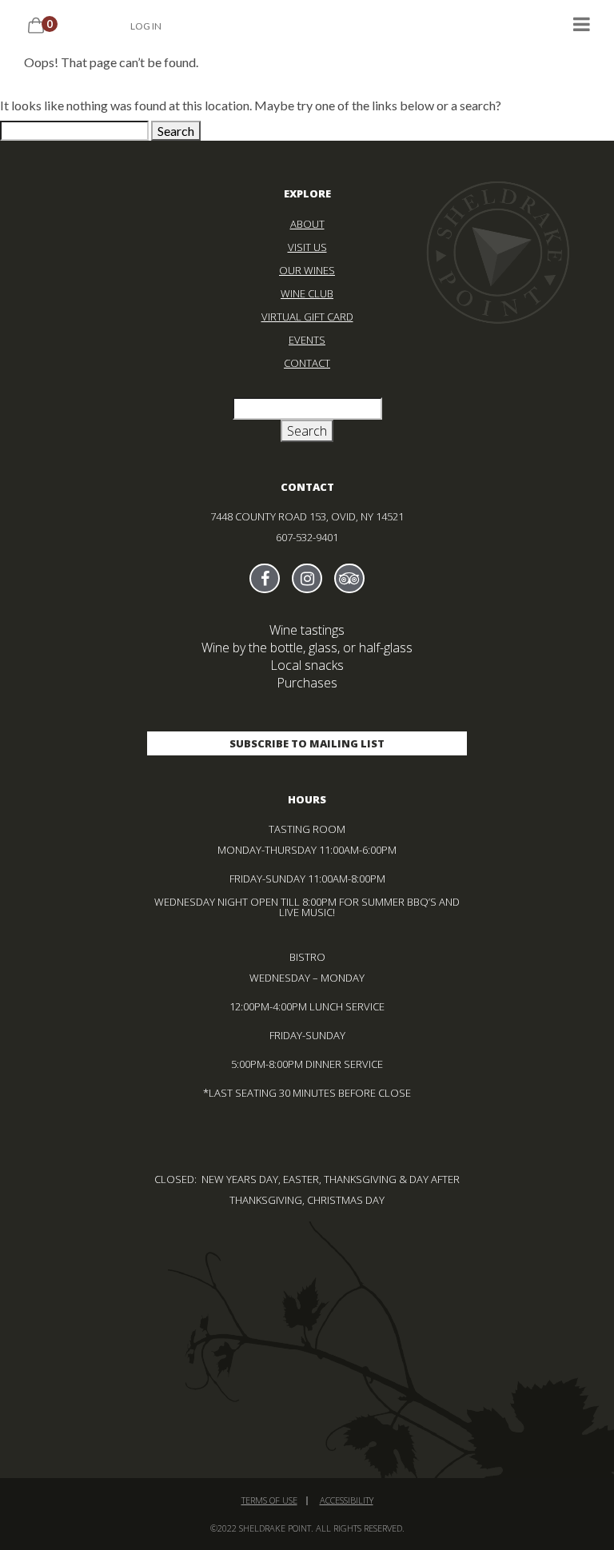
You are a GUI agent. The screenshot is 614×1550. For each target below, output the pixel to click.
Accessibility (346, 1500)
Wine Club (307, 293)
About (307, 224)
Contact (307, 363)
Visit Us (307, 247)
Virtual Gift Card (307, 316)
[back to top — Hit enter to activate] (582, 1518)
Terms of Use (269, 1500)
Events (307, 340)
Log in (145, 26)
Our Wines (307, 270)
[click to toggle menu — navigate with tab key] (581, 23)
